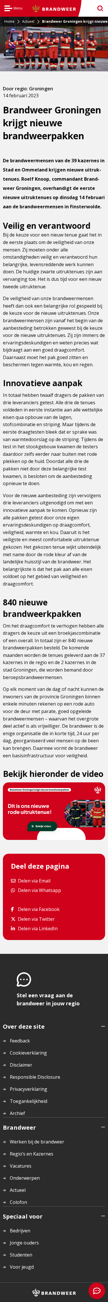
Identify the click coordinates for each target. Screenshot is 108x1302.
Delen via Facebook (39, 909)
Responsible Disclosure (35, 1077)
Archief (17, 1113)
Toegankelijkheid (28, 1101)
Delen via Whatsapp (39, 890)
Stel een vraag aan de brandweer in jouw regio (48, 999)
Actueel (18, 1190)
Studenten (21, 1255)
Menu (13, 9)
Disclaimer (21, 1065)
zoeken (98, 8)
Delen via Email (34, 880)
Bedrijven (20, 1230)
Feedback (20, 1041)
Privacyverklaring (28, 1089)
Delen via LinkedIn (38, 928)
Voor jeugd (22, 1267)
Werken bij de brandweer (37, 1142)
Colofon (18, 1202)
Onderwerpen (25, 1178)
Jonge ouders (24, 1243)
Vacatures (20, 1166)
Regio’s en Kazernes (31, 1154)
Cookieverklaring (28, 1053)
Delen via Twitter (36, 919)
